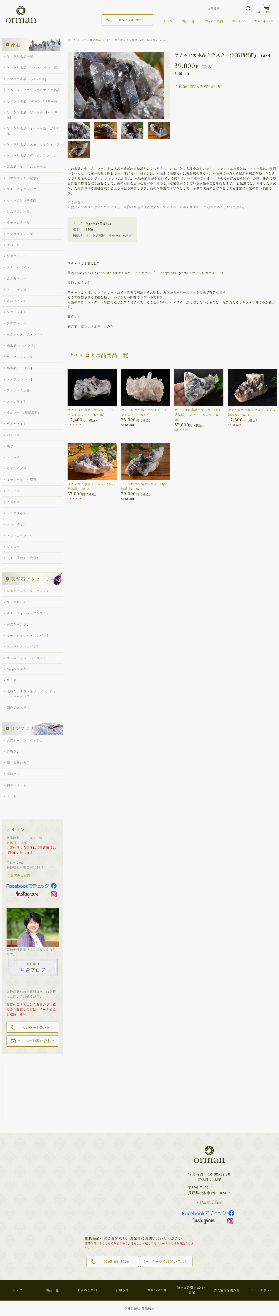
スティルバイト (18, 267)
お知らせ (238, 21)
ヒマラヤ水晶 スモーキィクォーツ (33, 144)
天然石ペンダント (20, 624)
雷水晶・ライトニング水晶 (26, 167)
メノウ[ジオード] (19, 379)
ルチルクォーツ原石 (21, 480)
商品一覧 (188, 21)
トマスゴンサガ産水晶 (23, 178)
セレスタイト (17, 513)
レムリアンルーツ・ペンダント (30, 591)
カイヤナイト (17, 424)
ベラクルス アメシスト (25, 334)
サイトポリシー (261, 1290)
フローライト (17, 312)
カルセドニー (17, 278)
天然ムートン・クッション (26, 740)
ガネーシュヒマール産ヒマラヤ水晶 (33, 90)
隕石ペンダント (18, 669)
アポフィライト (18, 256)
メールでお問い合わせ (36, 1041)
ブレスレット (17, 602)
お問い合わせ (263, 21)
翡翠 (10, 446)
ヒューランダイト (20, 290)
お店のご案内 (213, 21)
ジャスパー (15, 547)
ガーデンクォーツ (20, 357)
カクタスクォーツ (20, 234)
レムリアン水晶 (18, 211)
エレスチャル (17, 524)
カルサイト (15, 502)
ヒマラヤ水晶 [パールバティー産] (32, 67)
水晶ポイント (17, 301)
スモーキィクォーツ (21, 189)
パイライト (15, 435)
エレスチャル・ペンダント (26, 658)
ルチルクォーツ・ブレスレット (30, 613)
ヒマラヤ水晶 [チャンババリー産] (32, 101)
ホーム (72, 40)
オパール (13, 245)
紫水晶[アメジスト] (21, 346)
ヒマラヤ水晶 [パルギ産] (26, 79)
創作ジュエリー (18, 707)
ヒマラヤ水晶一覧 (20, 56)
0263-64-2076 (131, 20)
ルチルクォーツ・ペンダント (28, 635)
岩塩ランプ (15, 751)
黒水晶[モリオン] (19, 368)
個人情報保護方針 (227, 1290)
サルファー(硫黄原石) (23, 413)
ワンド (12, 680)
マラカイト (15, 457)
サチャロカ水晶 (91, 40)
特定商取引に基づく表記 (192, 1290)
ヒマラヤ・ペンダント (23, 647)
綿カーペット (17, 785)
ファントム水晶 (18, 390)
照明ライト (15, 774)
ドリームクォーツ (20, 535)
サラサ (12, 796)
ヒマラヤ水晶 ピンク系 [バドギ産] (32, 114)
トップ (168, 21)
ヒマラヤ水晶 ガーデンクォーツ (31, 156)
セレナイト (15, 491)
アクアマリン (17, 323)
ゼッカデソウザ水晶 (21, 200)
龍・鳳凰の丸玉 (18, 763)
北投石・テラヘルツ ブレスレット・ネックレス (31, 693)
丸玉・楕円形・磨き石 (23, 558)
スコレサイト (17, 401)
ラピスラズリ (17, 468)
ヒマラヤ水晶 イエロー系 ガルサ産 (33, 130)
